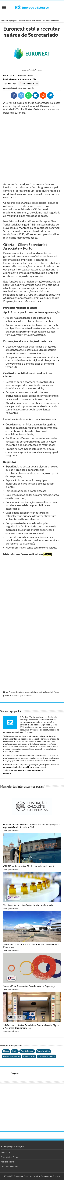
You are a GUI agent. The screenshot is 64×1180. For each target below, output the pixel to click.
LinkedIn (7, 773)
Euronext (38, 70)
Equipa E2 (11, 75)
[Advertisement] (32, 148)
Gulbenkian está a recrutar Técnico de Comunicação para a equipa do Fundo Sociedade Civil (31, 825)
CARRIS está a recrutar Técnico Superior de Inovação (29, 866)
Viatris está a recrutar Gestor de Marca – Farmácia (28, 905)
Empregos (11, 20)
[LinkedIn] (35, 95)
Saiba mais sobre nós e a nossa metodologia (23, 770)
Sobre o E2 (5, 1152)
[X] (21, 95)
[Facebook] (14, 95)
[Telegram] (50, 95)
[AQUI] (47, 554)
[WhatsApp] (28, 95)
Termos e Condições (9, 1166)
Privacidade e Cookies (10, 1157)
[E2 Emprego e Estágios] (32, 7)
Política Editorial (7, 1162)
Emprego (12, 83)
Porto (35, 83)
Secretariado (28, 88)
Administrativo (15, 88)
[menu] (4, 7)
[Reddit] (43, 95)
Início (3, 20)
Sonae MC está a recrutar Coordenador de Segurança (29, 986)
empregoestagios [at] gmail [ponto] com (21, 767)
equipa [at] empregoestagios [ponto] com (31, 764)
